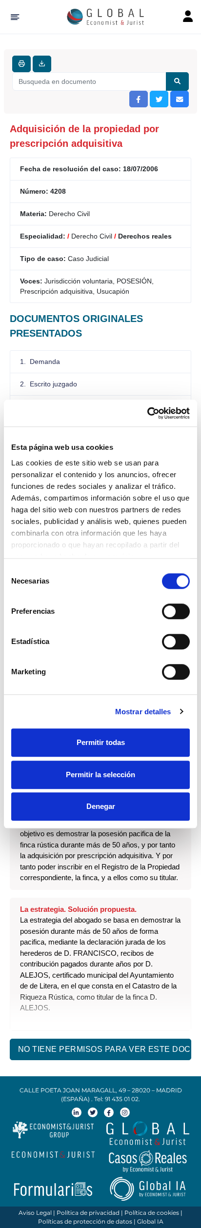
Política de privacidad (88, 1212)
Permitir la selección (100, 774)
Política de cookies (151, 1212)
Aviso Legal (35, 1212)
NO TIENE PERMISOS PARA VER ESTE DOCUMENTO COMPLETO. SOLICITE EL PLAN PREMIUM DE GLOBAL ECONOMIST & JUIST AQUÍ (104, 1049)
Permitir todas (101, 742)
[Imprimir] (21, 64)
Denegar (100, 806)
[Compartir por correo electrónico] (179, 99)
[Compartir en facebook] (138, 99)
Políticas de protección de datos (85, 1221)
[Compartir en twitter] (159, 99)
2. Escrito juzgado (48, 384)
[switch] (176, 611)
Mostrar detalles (143, 711)
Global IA (150, 1221)
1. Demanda (40, 361)
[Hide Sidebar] (13, 17)
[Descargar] (42, 64)
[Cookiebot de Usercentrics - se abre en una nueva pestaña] (147, 413)
